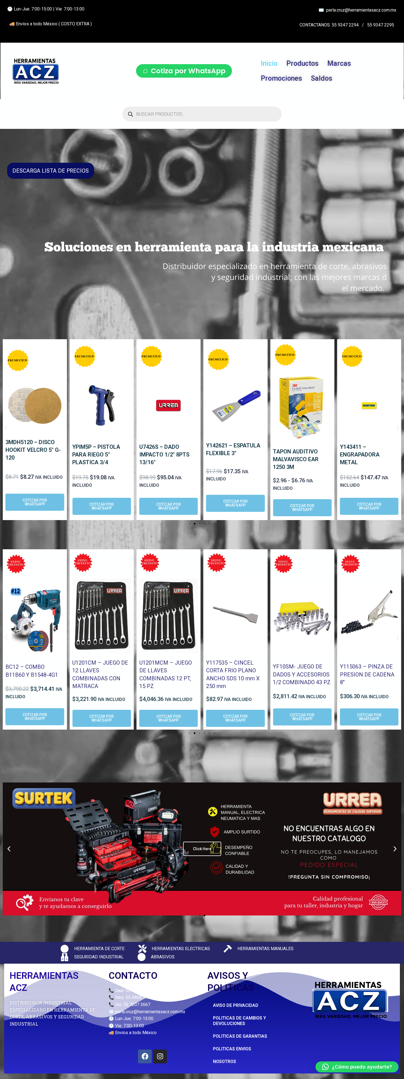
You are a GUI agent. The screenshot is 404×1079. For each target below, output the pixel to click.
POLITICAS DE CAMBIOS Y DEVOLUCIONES (239, 1020)
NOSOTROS (224, 1061)
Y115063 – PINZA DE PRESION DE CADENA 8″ (367, 674)
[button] (6, 427)
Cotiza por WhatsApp (188, 71)
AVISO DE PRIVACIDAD (235, 1005)
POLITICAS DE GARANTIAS (240, 1036)
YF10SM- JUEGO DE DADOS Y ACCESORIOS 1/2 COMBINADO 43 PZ (302, 674)
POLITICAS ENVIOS (232, 1048)
